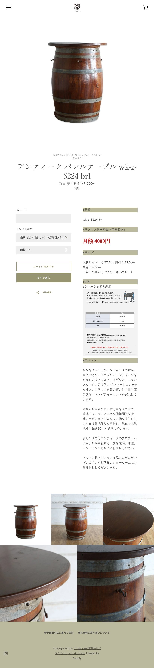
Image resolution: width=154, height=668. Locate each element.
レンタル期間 (24, 229)
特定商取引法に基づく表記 (59, 632)
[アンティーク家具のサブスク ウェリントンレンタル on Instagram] (6, 653)
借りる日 (21, 210)
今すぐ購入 (43, 277)
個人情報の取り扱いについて (94, 632)
